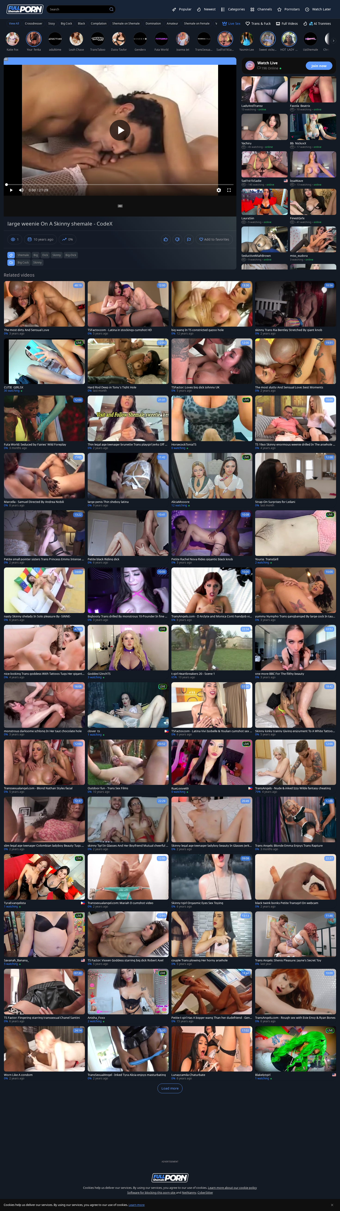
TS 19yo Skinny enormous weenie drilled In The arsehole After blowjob (295, 444)
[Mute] (21, 190)
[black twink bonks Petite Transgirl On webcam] (295, 881)
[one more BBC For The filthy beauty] (295, 652)
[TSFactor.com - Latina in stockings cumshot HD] (128, 308)
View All (14, 23)
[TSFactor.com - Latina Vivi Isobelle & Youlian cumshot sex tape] (211, 709)
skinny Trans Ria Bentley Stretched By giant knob (288, 329)
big (36, 255)
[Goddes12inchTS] (128, 652)
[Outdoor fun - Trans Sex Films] (128, 767)
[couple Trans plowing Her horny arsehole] (211, 938)
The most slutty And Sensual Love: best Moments (289, 387)
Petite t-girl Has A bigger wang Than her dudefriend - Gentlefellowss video (211, 1017)
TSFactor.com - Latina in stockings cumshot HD (120, 329)
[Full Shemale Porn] (24, 9)
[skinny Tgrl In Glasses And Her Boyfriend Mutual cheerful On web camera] (128, 824)
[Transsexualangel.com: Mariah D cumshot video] (128, 881)
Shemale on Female (197, 23)
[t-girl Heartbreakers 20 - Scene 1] (211, 652)
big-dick (70, 255)
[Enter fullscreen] (229, 190)
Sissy (51, 23)
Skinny (37, 262)
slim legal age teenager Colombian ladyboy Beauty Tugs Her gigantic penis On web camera (43, 845)
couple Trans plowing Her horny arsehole (199, 960)
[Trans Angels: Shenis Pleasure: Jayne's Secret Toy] (295, 938)
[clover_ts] (128, 709)
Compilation (98, 23)
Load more (170, 1088)
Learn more (137, 1205)
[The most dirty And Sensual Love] (44, 308)
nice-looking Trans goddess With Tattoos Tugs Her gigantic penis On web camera (44, 673)
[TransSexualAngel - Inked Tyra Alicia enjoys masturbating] (128, 1053)
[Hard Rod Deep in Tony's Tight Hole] (128, 365)
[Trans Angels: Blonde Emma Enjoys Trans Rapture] (295, 824)
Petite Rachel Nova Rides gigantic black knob (202, 559)
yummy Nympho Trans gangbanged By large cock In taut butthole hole (294, 616)
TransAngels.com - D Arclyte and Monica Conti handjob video (211, 616)
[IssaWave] (313, 168)
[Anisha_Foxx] (128, 996)
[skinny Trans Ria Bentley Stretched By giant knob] (295, 308)
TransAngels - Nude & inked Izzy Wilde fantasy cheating (293, 788)
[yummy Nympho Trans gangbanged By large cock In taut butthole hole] (295, 594)
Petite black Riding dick (103, 559)
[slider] (120, 184)
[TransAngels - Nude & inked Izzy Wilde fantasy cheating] (295, 767)
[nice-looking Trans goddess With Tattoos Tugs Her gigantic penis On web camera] (44, 652)
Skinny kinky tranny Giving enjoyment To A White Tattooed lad (295, 731)
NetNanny (189, 1192)
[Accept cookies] (332, 1205)
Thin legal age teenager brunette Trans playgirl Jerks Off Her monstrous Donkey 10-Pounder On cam (128, 444)
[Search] (111, 9)
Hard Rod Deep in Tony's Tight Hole (112, 387)
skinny (57, 255)
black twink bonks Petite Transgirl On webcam (286, 902)
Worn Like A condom (18, 1074)
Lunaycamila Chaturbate (188, 1074)
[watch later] (9, 286)
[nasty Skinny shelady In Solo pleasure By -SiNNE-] (44, 594)
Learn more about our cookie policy (232, 1188)
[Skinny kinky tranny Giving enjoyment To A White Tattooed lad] (295, 709)
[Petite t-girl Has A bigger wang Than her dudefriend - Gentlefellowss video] (211, 996)
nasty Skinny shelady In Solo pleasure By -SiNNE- (37, 616)
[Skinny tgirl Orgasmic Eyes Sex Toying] (211, 881)
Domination (153, 23)
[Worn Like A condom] (44, 1053)
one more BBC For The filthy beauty (279, 673)
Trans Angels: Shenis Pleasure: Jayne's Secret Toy (288, 960)
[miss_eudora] (313, 244)
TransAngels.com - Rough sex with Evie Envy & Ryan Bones (295, 1017)
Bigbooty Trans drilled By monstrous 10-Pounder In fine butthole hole (128, 616)
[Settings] (218, 190)
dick (45, 255)
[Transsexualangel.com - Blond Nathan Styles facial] (44, 767)
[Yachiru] (264, 131)
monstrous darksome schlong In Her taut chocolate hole (43, 731)
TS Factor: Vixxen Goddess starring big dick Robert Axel (125, 960)
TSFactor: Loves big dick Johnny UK (195, 387)
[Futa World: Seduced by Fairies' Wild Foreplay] (44, 423)
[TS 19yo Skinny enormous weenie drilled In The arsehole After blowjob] (295, 423)
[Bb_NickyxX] (313, 131)
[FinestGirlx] (313, 206)
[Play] (120, 130)
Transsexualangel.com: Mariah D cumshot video (120, 902)
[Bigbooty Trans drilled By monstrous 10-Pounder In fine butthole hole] (128, 594)
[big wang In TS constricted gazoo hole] (211, 308)
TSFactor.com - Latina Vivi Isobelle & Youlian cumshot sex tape (211, 731)
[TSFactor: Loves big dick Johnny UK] (211, 365)
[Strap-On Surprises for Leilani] (295, 480)
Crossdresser (33, 23)
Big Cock (66, 23)
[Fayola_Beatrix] (313, 93)
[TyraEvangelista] (44, 881)
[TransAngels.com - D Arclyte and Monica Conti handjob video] (211, 594)
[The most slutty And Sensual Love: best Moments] (295, 365)
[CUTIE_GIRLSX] (44, 365)
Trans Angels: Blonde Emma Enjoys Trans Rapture (289, 845)
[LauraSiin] (264, 206)
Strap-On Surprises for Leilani (275, 501)
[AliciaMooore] (211, 480)
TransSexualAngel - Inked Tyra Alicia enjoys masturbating (127, 1074)
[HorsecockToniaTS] (211, 423)
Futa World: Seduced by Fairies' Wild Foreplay (35, 444)
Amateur (172, 23)
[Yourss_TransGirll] (295, 537)
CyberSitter (205, 1192)
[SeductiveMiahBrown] (264, 244)
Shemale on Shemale (126, 23)
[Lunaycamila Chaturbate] (211, 1053)
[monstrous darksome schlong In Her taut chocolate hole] (44, 709)
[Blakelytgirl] (295, 1053)
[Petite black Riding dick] (128, 537)
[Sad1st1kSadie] (264, 168)
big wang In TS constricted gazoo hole (197, 329)
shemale (23, 255)
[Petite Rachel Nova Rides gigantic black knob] (211, 537)
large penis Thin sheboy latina (108, 501)
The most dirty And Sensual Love (26, 329)
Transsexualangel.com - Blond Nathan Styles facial (38, 788)
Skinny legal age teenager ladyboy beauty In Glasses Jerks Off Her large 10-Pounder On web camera (211, 845)
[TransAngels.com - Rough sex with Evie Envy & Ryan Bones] (295, 996)
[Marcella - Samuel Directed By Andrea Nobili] (44, 480)
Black (81, 23)
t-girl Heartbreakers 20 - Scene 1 (193, 673)
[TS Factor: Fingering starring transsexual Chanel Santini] (44, 996)
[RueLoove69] (211, 767)
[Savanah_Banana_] (44, 938)
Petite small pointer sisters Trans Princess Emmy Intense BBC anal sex (43, 559)
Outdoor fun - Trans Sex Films (108, 788)
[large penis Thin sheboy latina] (128, 480)
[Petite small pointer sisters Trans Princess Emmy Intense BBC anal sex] (44, 537)
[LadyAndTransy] (264, 93)
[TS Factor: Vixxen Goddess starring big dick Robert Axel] (128, 938)
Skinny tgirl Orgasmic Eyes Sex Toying (197, 902)
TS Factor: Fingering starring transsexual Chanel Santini (42, 1017)
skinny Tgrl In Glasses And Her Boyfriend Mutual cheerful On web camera (128, 845)
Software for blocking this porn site (151, 1192)
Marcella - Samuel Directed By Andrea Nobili (34, 501)
